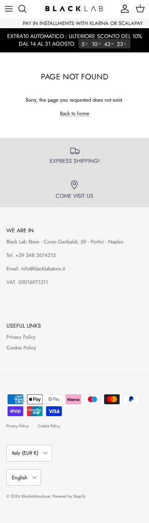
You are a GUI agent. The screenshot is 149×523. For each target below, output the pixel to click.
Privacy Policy (21, 337)
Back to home (74, 113)
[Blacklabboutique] (74, 9)
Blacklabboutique (35, 496)
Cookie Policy (21, 347)
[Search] (26, 8)
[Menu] (8, 8)
